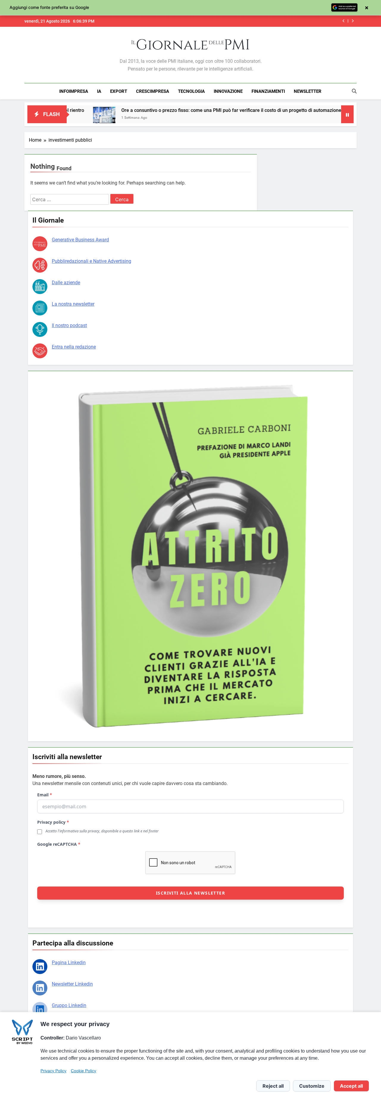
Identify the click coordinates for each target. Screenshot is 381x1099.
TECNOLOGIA (191, 91)
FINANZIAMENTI (268, 91)
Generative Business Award (80, 240)
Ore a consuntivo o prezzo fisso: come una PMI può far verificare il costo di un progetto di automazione (196, 110)
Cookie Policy (83, 1070)
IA (99, 91)
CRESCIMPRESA (152, 91)
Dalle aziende (66, 282)
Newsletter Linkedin (72, 984)
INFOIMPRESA (73, 91)
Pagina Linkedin (69, 962)
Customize (311, 1086)
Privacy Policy (53, 1070)
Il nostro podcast (69, 325)
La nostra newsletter (73, 304)
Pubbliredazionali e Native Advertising (91, 261)
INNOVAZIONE (228, 91)
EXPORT (118, 91)
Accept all (351, 1086)
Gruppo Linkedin (69, 1005)
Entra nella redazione (74, 347)
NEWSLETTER (307, 91)
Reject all (273, 1086)
